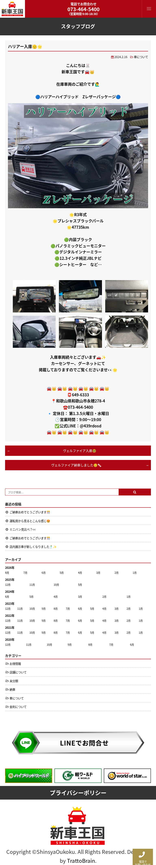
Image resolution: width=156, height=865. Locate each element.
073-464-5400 (83, 9)
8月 (7, 572)
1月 (135, 572)
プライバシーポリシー (78, 793)
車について (141, 57)
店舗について (18, 672)
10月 (56, 584)
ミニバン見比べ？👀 (23, 529)
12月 (8, 584)
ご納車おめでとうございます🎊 (30, 512)
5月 (62, 572)
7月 (25, 572)
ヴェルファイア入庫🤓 (79, 450)
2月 (117, 572)
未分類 (14, 681)
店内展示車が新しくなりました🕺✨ (33, 546)
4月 (80, 572)
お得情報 (15, 663)
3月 (98, 572)
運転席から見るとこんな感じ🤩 (30, 521)
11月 (32, 584)
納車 (12, 689)
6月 (44, 572)
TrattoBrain (81, 860)
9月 (44, 608)
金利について (18, 707)
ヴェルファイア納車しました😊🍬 (76, 465)
